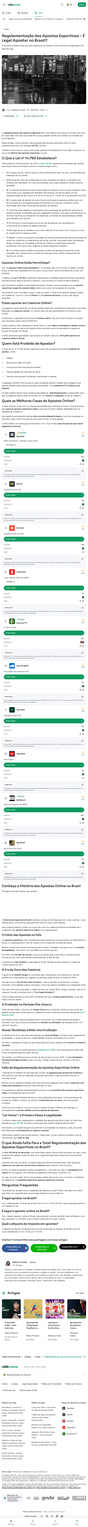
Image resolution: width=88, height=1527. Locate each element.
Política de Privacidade (51, 1384)
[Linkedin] (57, 1516)
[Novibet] (44, 454)
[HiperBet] (44, 771)
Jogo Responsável (30, 1384)
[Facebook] (47, 1516)
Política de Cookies (73, 1384)
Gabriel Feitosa (11, 1333)
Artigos (28, 1357)
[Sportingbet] (44, 683)
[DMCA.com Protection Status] (79, 1498)
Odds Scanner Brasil (11, 1357)
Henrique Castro (74, 1334)
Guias (6, 29)
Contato (14, 1384)
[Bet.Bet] (44, 545)
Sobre (5, 1384)
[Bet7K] (44, 501)
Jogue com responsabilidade (20, 19)
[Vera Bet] (44, 727)
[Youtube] (62, 1516)
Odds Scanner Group (28, 1390)
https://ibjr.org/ (74, 1488)
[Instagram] (42, 1516)
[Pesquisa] (62, 4)
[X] (52, 1516)
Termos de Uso (8, 1390)
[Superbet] (44, 591)
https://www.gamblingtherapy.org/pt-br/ (18, 1488)
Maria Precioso (32, 1336)
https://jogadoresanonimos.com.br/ (50, 1488)
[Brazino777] (44, 638)
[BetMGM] (44, 860)
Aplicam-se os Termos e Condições (49, 19)
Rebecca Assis (19, 1262)
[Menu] (4, 4)
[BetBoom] (44, 815)
